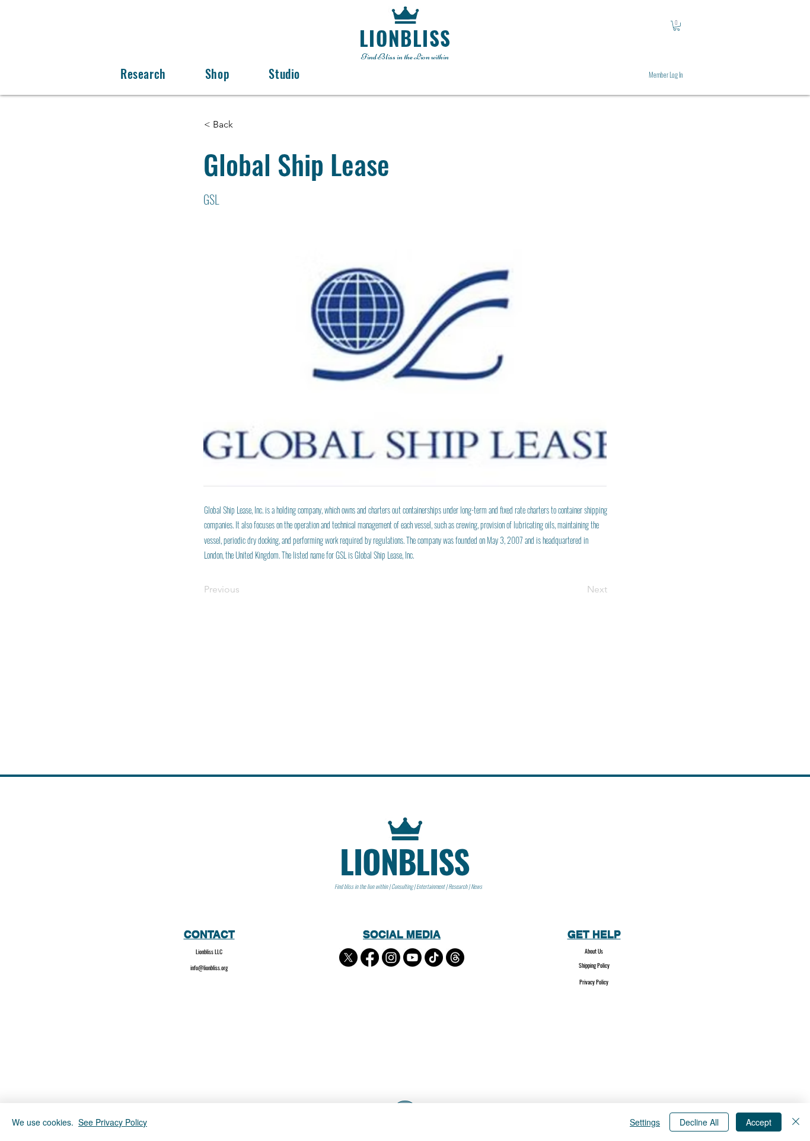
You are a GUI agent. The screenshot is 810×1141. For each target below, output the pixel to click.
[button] (677, 26)
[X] (348, 957)
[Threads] (455, 957)
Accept (758, 1122)
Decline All (699, 1122)
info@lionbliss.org (209, 967)
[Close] (796, 1122)
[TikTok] (434, 957)
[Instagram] (391, 957)
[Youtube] (412, 957)
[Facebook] (370, 957)
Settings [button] (645, 1122)
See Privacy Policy (112, 1122)
